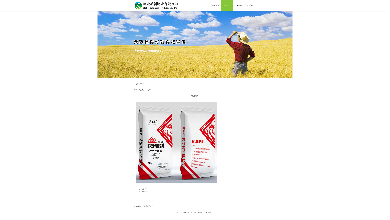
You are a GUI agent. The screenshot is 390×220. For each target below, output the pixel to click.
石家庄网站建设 (148, 206)
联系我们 (250, 5)
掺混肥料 (144, 189)
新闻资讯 (238, 5)
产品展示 (141, 90)
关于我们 (215, 5)
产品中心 (227, 5)
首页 (205, 5)
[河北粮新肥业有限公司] (157, 5)
